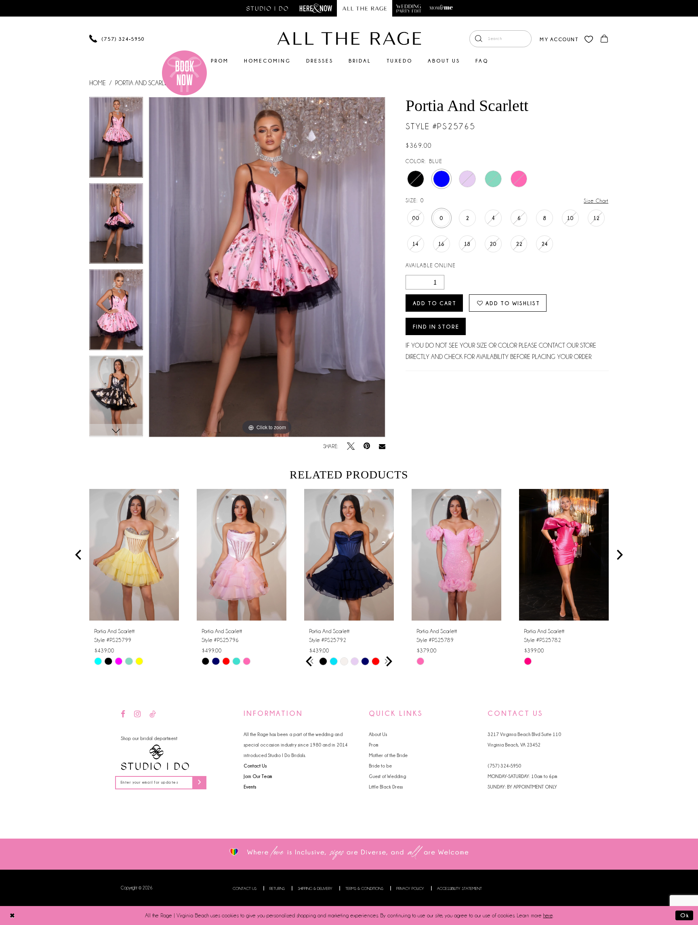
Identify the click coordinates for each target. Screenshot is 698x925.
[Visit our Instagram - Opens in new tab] (137, 714)
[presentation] (134, 555)
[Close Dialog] (12, 915)
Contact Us (255, 765)
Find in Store (436, 326)
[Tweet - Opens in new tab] (351, 446)
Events (250, 786)
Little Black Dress (386, 786)
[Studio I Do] (155, 757)
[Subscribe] (199, 782)
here (548, 915)
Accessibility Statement (459, 888)
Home (97, 83)
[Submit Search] (478, 38)
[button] (558, 38)
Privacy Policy (410, 888)
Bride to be (380, 765)
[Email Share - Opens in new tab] (382, 446)
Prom (373, 744)
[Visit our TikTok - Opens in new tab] (152, 714)
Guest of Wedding (387, 776)
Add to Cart (434, 303)
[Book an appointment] (184, 72)
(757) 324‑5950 (504, 765)
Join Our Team (258, 776)
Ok (684, 915)
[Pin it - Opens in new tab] (367, 446)
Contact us (244, 888)
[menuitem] (500, 38)
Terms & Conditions (364, 888)
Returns (277, 888)
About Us (378, 734)
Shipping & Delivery (315, 888)
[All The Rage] (349, 38)
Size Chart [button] (596, 200)
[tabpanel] (116, 140)
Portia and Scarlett (144, 83)
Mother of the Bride (388, 755)
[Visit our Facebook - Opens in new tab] (123, 714)
